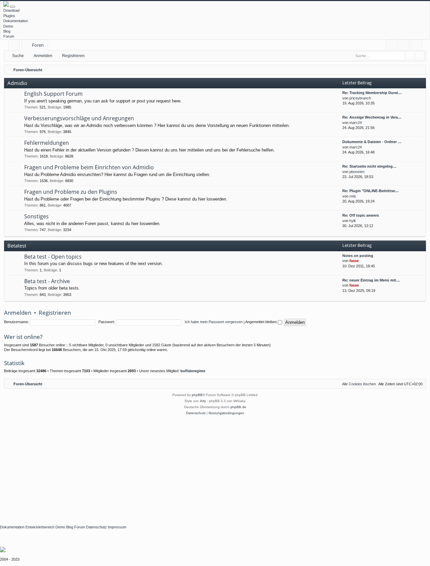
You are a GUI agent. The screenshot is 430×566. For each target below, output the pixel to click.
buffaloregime (192, 371)
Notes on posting (357, 256)
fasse (354, 261)
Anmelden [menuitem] (405, 46)
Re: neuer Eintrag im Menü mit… (371, 280)
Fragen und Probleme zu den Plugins (70, 191)
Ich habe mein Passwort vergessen (214, 322)
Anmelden (43, 55)
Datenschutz (96, 527)
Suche (18, 55)
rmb (352, 196)
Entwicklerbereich (40, 527)
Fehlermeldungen (46, 142)
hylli (352, 221)
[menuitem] (391, 45)
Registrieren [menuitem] (418, 46)
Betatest (16, 245)
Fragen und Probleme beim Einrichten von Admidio (89, 167)
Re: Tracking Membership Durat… (372, 93)
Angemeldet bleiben (261, 322)
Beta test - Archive (47, 281)
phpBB (197, 395)
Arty (203, 401)
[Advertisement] (201, 467)
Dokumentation (15, 21)
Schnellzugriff (15, 46)
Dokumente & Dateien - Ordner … (371, 142)
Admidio (17, 83)
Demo (8, 26)
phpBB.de (238, 407)
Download (11, 10)
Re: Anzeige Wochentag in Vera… (371, 117)
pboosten (356, 172)
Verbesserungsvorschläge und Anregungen (79, 118)
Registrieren (73, 55)
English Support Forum (53, 93)
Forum (8, 36)
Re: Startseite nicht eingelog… (369, 166)
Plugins (9, 16)
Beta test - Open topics (53, 256)
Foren (38, 45)
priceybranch (360, 98)
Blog (6, 31)
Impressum (117, 527)
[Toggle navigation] (12, 7)
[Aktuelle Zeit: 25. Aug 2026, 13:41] (419, 70)
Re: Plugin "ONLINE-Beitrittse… (370, 191)
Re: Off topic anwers (360, 215)
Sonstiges (36, 216)
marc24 (355, 123)
